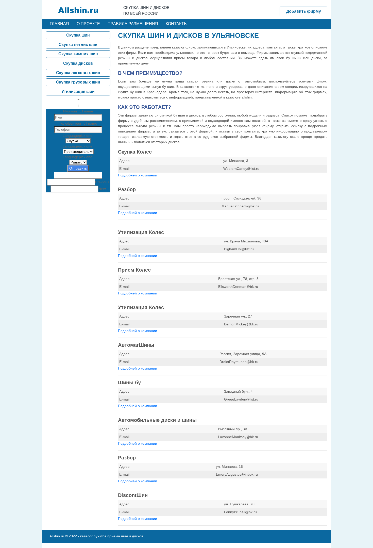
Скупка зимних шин (78, 54)
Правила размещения (133, 24)
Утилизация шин (78, 91)
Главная (59, 24)
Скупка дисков (78, 63)
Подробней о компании (137, 175)
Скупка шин (78, 35)
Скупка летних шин (78, 44)
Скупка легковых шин (78, 73)
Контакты (177, 24)
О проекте (88, 24)
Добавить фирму (303, 11)
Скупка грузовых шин (78, 82)
